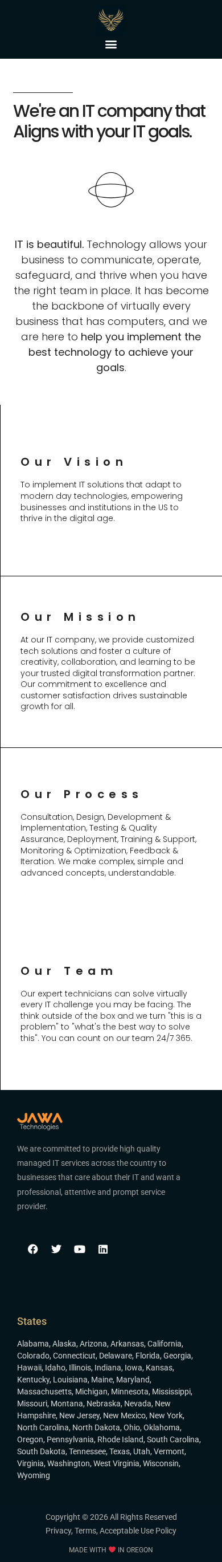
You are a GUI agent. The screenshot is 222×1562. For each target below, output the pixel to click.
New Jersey (79, 1415)
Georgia (177, 1355)
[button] (111, 43)
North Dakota (96, 1427)
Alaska (64, 1343)
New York (166, 1415)
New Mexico (124, 1415)
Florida (147, 1355)
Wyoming (33, 1475)
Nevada (137, 1403)
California (164, 1343)
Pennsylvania (70, 1439)
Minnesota (130, 1391)
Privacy (58, 1530)
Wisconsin (161, 1463)
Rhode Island (120, 1439)
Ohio (132, 1427)
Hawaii (29, 1367)
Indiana (107, 1367)
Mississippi (171, 1391)
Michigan (91, 1391)
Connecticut (74, 1355)
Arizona (93, 1343)
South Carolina (173, 1439)
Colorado (33, 1355)
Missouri (32, 1403)
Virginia (30, 1463)
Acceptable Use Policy (138, 1530)
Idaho (55, 1367)
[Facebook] (33, 1249)
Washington (68, 1463)
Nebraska (104, 1403)
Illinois (80, 1367)
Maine (102, 1379)
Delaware (115, 1355)
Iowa (133, 1367)
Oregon (30, 1439)
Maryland (133, 1379)
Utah (141, 1451)
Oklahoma (161, 1427)
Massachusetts (44, 1391)
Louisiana (70, 1379)
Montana (67, 1403)
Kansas (159, 1367)
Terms (85, 1530)
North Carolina (43, 1427)
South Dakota (41, 1451)
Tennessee (87, 1451)
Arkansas (127, 1343)
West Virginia (116, 1463)
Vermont (169, 1451)
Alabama (33, 1343)
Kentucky (33, 1379)
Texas (119, 1451)
